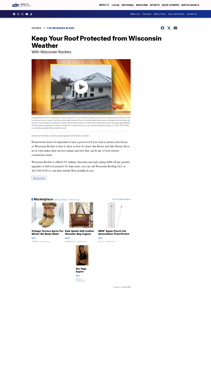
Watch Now (189, 5)
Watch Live (135, 14)
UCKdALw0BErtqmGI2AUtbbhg (28, 14)
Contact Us (192, 14)
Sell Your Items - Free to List (66, 200)
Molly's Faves (160, 14)
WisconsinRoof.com (82, 170)
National (128, 5)
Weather (142, 5)
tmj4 (15, 14)
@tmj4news (32, 14)
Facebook (147, 14)
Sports (155, 5)
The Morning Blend (60, 28)
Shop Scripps (170, 5)
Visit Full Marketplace (121, 199)
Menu (103, 5)
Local (116, 5)
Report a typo (39, 178)
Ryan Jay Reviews (176, 14)
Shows (36, 28)
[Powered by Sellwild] (126, 287)
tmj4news (19, 14)
